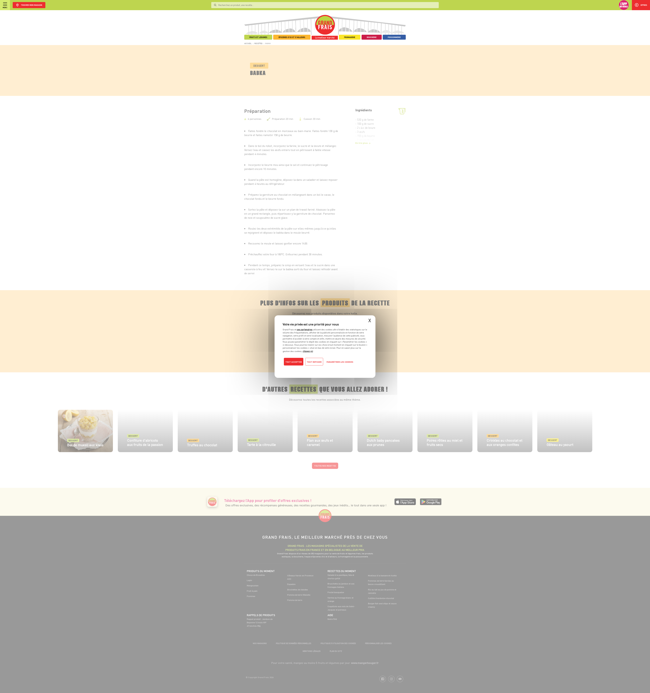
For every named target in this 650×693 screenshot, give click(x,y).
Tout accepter (293, 361)
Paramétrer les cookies (340, 361)
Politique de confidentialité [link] (305, 368)
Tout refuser (314, 361)
